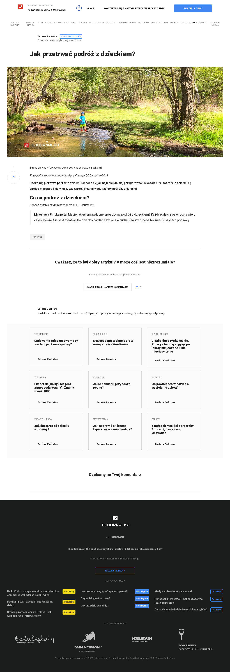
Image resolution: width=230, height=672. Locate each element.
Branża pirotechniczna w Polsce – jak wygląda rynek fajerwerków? (29, 614)
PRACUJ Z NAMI (193, 8)
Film (59, 23)
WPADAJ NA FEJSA (115, 571)
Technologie (176, 23)
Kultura (83, 23)
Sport (165, 23)
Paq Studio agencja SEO (142, 658)
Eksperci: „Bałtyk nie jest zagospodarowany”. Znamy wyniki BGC (54, 387)
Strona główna (15, 24)
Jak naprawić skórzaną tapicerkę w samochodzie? (112, 427)
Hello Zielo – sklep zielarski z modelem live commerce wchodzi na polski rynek (33, 593)
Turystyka (191, 23)
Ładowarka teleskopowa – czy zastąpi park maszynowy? (56, 342)
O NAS (90, 8)
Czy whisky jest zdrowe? (95, 598)
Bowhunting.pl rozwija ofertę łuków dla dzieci (30, 603)
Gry (65, 23)
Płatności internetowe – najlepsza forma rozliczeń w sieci (179, 601)
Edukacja (50, 23)
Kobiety (73, 23)
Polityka (110, 23)
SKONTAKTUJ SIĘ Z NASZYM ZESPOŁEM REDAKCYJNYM (133, 8)
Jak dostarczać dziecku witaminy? (51, 427)
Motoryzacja (96, 23)
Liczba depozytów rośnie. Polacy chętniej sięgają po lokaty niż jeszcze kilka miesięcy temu (171, 346)
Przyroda (143, 23)
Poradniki (122, 23)
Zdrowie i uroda (215, 24)
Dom (40, 23)
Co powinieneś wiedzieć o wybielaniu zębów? (170, 385)
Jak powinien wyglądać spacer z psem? (104, 591)
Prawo (133, 23)
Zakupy (202, 23)
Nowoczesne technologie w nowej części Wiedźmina (113, 342)
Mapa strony (101, 658)
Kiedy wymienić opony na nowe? (173, 591)
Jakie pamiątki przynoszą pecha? (111, 385)
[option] (34, 641)
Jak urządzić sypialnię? (95, 605)
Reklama (155, 23)
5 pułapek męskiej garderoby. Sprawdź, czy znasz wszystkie (173, 429)
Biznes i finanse (30, 24)
